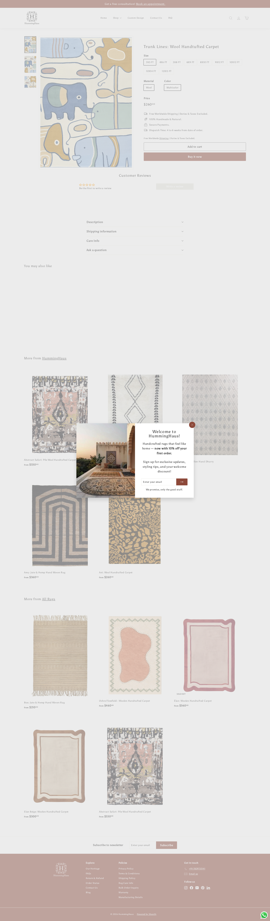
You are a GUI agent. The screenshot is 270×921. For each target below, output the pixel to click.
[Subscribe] (181, 481)
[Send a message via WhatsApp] (264, 915)
